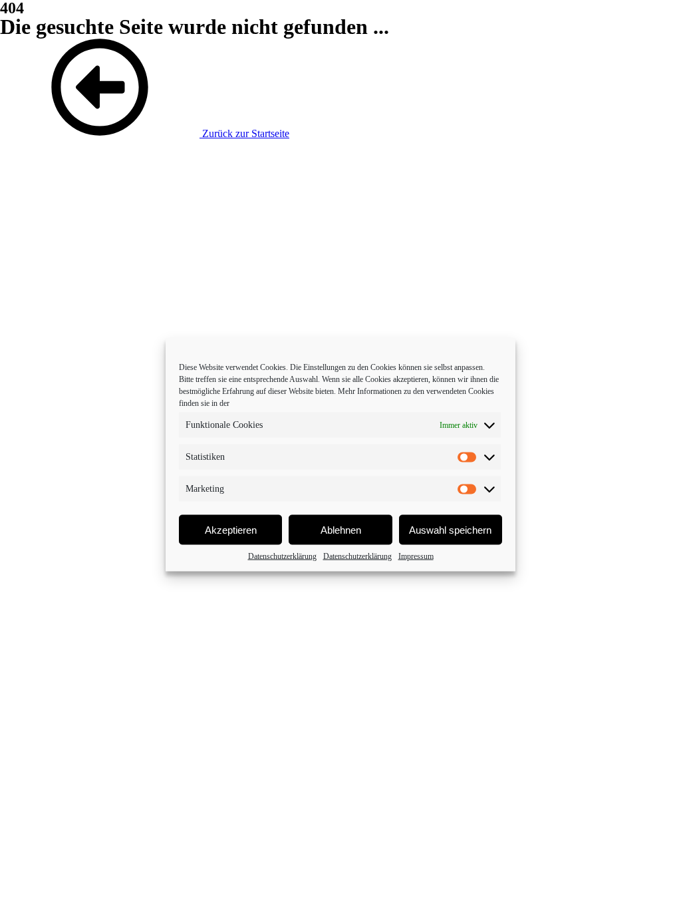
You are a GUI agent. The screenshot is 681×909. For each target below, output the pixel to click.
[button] (144, 133)
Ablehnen (341, 529)
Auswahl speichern (450, 529)
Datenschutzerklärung (282, 556)
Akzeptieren (231, 529)
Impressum (416, 556)
